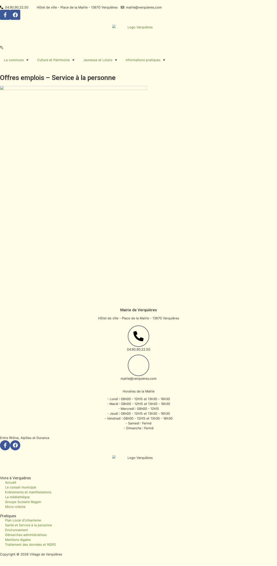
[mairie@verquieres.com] (138, 365)
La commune (14, 60)
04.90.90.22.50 (138, 349)
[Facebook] (15, 15)
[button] (1, 48)
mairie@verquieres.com (139, 378)
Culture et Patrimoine (53, 60)
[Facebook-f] (5, 15)
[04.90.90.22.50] (138, 336)
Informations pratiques (143, 60)
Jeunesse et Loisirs (97, 60)
